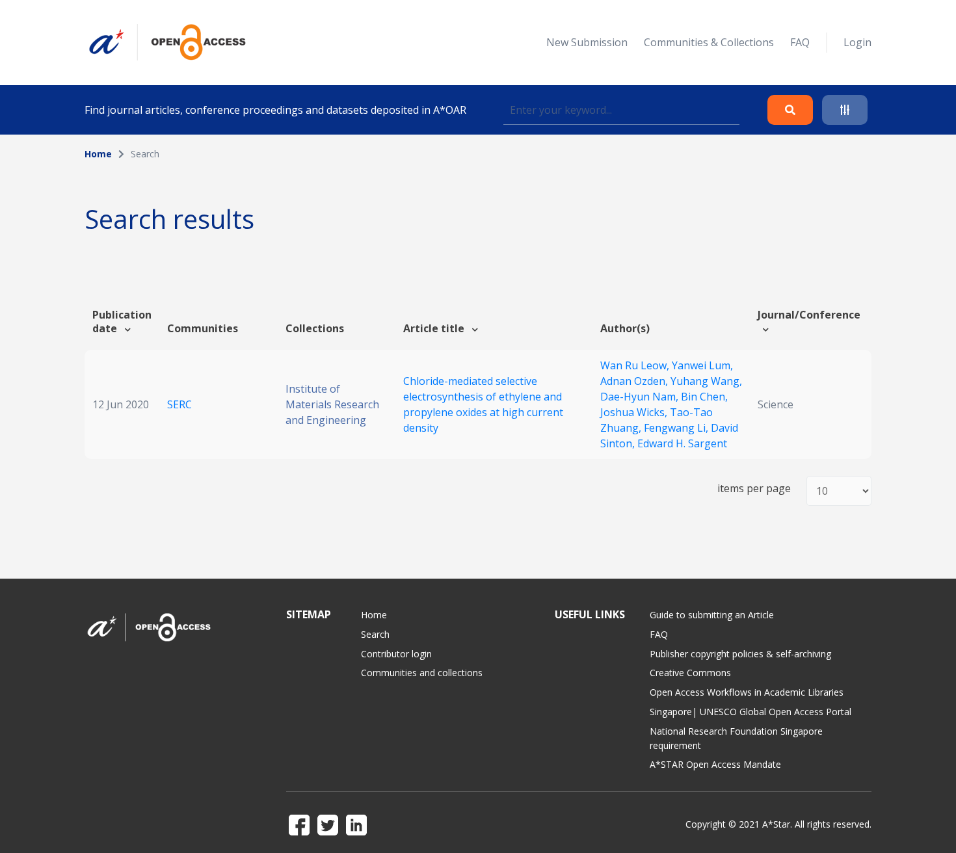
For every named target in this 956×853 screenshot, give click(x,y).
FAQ (800, 42)
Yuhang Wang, (706, 381)
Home (98, 154)
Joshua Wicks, (635, 412)
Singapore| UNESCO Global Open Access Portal (750, 711)
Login (857, 42)
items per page (754, 488)
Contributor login (396, 654)
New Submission (587, 42)
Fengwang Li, (677, 428)
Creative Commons (690, 672)
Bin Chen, (704, 396)
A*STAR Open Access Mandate (715, 764)
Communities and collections (422, 672)
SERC (179, 404)
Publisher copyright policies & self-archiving (740, 654)
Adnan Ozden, (635, 381)
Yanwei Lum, (702, 365)
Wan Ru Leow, (636, 365)
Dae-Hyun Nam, (640, 396)
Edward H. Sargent (682, 443)
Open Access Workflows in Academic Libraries (746, 692)
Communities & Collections (709, 42)
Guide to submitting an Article (712, 615)
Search (375, 634)
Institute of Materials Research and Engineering (332, 404)
